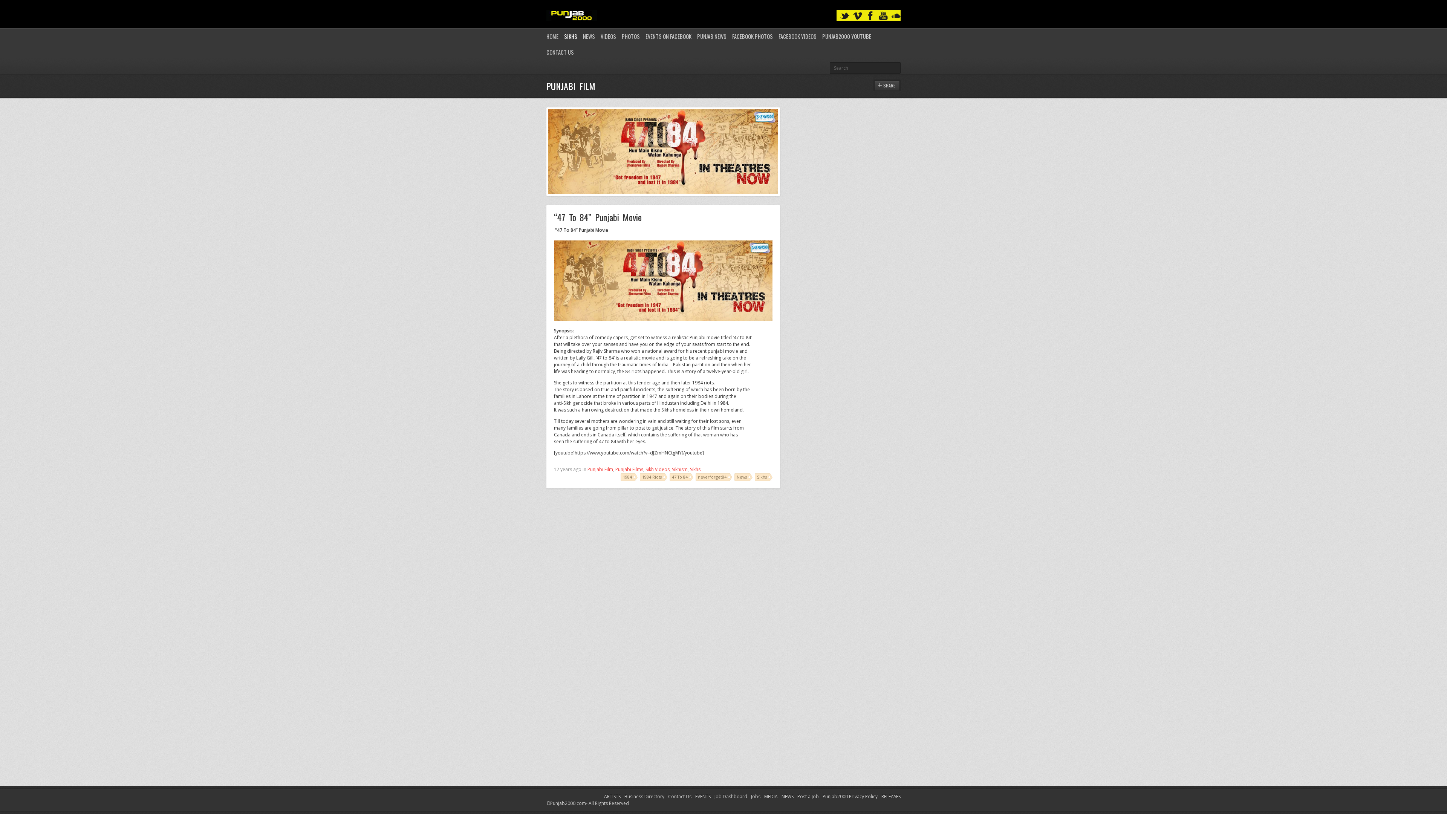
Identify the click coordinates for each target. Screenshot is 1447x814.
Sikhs (570, 36)
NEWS (788, 796)
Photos (631, 36)
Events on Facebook (668, 36)
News (589, 36)
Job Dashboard (730, 796)
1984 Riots (652, 477)
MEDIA (771, 796)
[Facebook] (870, 16)
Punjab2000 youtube (846, 36)
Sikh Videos (657, 469)
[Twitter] (844, 16)
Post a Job (808, 796)
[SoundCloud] (896, 16)
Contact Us (560, 52)
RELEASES (891, 796)
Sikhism (680, 469)
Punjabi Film (600, 469)
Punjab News (712, 36)
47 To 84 (680, 477)
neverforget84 (712, 477)
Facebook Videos (798, 36)
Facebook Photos (752, 36)
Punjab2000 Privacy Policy (850, 796)
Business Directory (644, 796)
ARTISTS (612, 796)
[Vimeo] (857, 16)
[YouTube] (883, 16)
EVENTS (703, 796)
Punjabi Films (629, 469)
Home (552, 36)
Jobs (755, 796)
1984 (627, 477)
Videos (608, 36)
